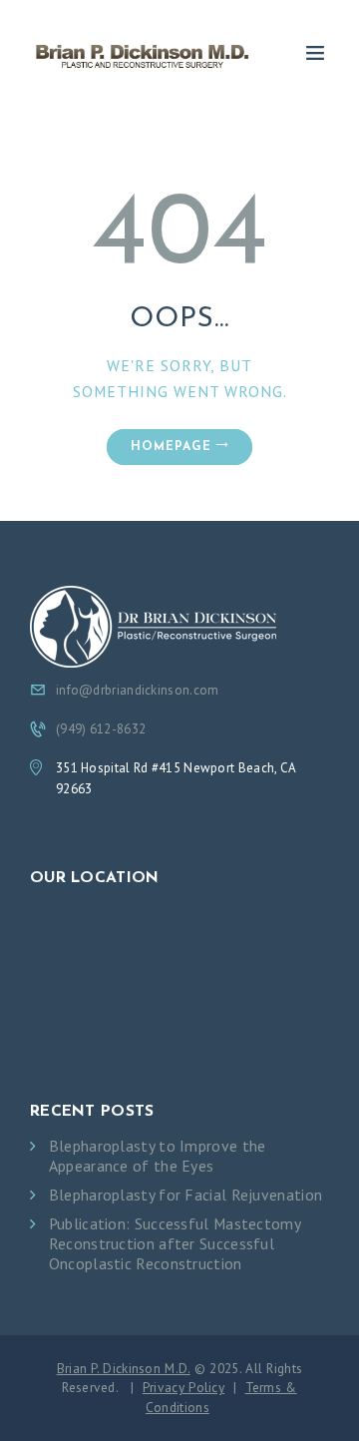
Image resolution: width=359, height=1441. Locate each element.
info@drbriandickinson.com (137, 690)
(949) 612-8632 (101, 728)
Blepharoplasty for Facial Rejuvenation (185, 1195)
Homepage (171, 447)
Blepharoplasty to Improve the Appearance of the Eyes (157, 1156)
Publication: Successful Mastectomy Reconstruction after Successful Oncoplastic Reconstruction (174, 1243)
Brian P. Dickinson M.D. (123, 1368)
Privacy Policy (183, 1387)
